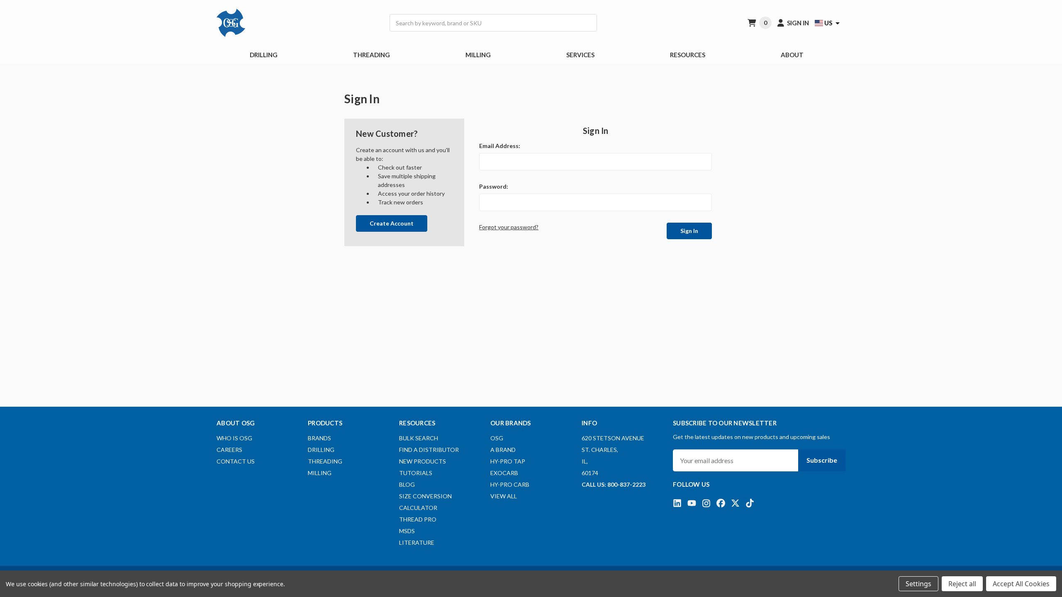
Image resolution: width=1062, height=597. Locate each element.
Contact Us (236, 461)
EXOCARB (504, 472)
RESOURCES (687, 54)
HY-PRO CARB (509, 484)
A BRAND (503, 449)
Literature (416, 542)
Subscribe (821, 460)
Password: (493, 186)
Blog (407, 484)
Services (580, 54)
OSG (496, 438)
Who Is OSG (234, 438)
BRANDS (319, 438)
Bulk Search (418, 438)
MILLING (478, 54)
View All (503, 496)
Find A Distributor (429, 449)
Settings (918, 583)
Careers (229, 449)
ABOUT (792, 54)
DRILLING (264, 54)
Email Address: (499, 145)
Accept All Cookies (1021, 583)
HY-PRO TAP (507, 461)
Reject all (962, 583)
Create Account (392, 223)
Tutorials (415, 472)
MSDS (407, 530)
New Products (422, 461)
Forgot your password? (508, 227)
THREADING (371, 54)
